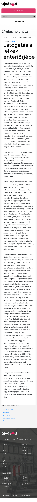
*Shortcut (5, 421)
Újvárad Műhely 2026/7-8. (9, 410)
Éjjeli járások (6, 412)
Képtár (3, 461)
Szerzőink (23, 458)
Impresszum (24, 461)
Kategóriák (19, 21)
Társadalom (24, 447)
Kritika (3, 453)
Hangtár (4, 467)
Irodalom (4, 444)
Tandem (23, 450)
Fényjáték (23, 444)
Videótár (4, 464)
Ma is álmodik (6, 415)
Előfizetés (19, 11)
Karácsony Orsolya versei (9, 418)
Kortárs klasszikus (26, 453)
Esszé (3, 447)
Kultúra (3, 450)
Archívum (4, 458)
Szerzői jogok (24, 464)
